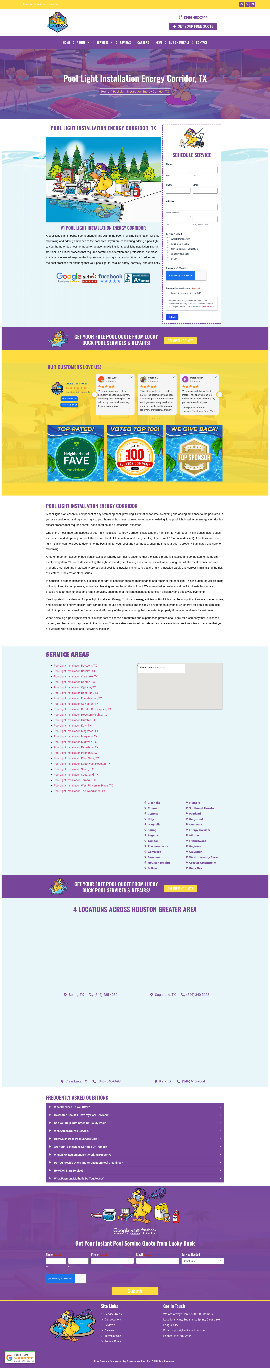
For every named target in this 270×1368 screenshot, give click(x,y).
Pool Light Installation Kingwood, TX (76, 731)
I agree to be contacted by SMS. (186, 293)
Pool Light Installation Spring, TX (74, 769)
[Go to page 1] (154, 418)
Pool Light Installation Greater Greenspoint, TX (82, 709)
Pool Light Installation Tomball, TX (75, 780)
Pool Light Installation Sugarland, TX (76, 774)
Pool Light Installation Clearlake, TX (76, 676)
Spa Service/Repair (180, 254)
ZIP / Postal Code (200, 225)
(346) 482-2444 (181, 1335)
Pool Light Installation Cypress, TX (75, 687)
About (81, 42)
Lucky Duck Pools (76, 383)
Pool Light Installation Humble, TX (75, 720)
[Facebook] (241, 4)
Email (196, 185)
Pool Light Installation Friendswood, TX (78, 698)
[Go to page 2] (157, 418)
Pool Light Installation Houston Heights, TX (80, 714)
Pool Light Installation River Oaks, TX (76, 758)
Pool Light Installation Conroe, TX (74, 682)
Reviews (125, 42)
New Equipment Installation (184, 249)
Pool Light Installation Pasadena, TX (76, 747)
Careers (143, 42)
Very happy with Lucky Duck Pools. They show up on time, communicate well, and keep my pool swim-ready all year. (198, 397)
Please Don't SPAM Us (177, 268)
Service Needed (190, 1254)
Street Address (172, 213)
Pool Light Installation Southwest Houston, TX (82, 763)
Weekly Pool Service (180, 239)
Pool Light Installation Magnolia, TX (75, 736)
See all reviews (69, 398)
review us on (68, 405)
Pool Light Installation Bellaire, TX (74, 671)
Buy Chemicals (179, 42)
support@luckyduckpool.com (189, 1330)
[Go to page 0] (152, 418)
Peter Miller (196, 377)
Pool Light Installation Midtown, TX (75, 742)
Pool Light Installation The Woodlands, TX (79, 791)
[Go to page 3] (159, 418)
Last (195, 175)
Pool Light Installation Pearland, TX (75, 752)
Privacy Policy (207, 306)
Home (66, 42)
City (167, 225)
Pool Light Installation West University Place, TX (83, 785)
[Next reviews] (219, 394)
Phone (169, 185)
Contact (201, 42)
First (168, 175)
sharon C (153, 377)
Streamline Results (138, 1361)
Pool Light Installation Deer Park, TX (76, 692)
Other (174, 259)
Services (103, 42)
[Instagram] (247, 4)
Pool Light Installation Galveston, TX (76, 703)
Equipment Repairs (180, 244)
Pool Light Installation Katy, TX (72, 725)
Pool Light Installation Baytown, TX (75, 665)
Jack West (111, 377)
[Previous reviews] (94, 394)
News (158, 42)
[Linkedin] (252, 4)
